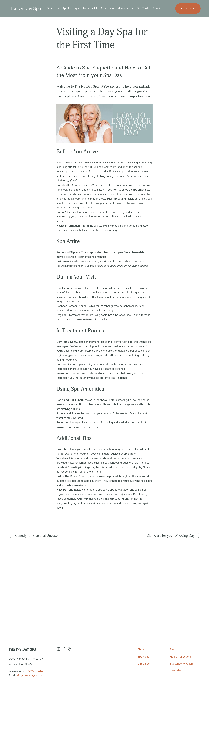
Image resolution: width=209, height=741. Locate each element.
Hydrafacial (90, 8)
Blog (172, 649)
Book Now (188, 8)
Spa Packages (71, 8)
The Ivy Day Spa (24, 8)
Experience (107, 8)
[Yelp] (69, 649)
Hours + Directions (180, 656)
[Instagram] (58, 649)
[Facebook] (64, 649)
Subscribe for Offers (181, 663)
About (141, 649)
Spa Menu (143, 656)
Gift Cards (143, 8)
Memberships (125, 8)
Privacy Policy (175, 670)
